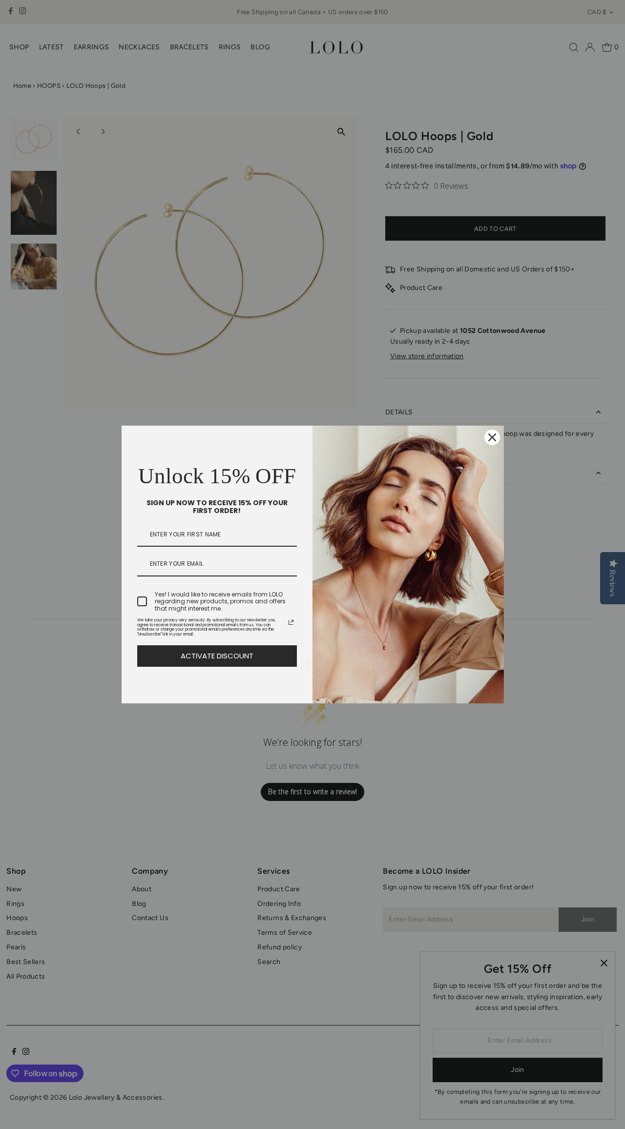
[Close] (492, 437)
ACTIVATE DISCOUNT (217, 656)
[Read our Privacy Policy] (291, 622)
